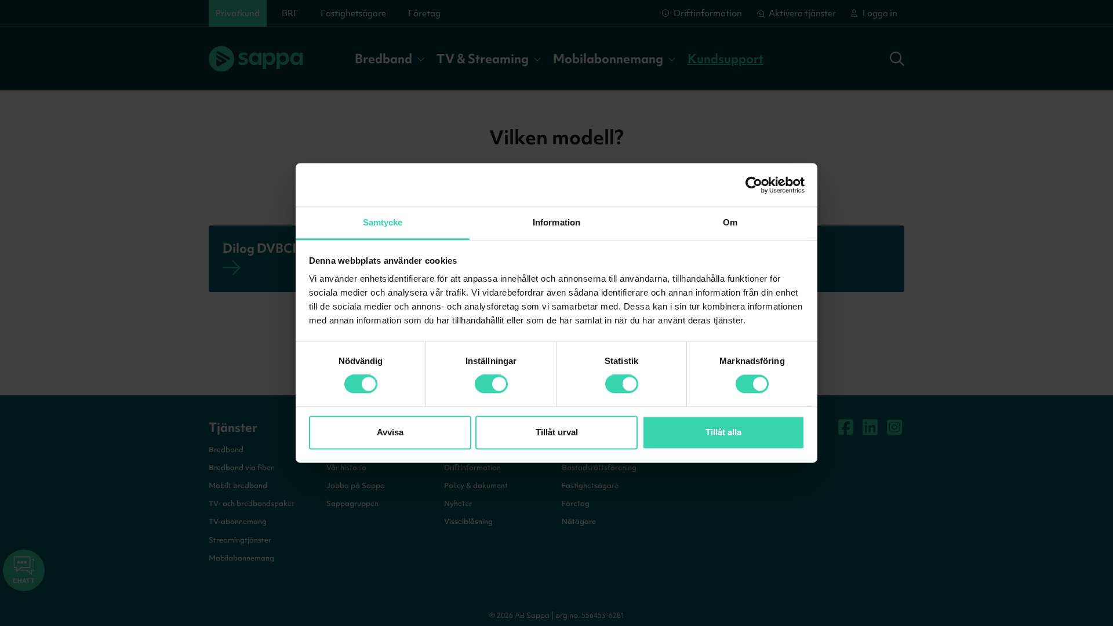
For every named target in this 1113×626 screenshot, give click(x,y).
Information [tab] (556, 222)
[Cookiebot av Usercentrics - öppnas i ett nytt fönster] (754, 185)
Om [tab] (730, 222)
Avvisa (390, 432)
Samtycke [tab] (383, 222)
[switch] (491, 384)
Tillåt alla (723, 432)
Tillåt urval (557, 432)
